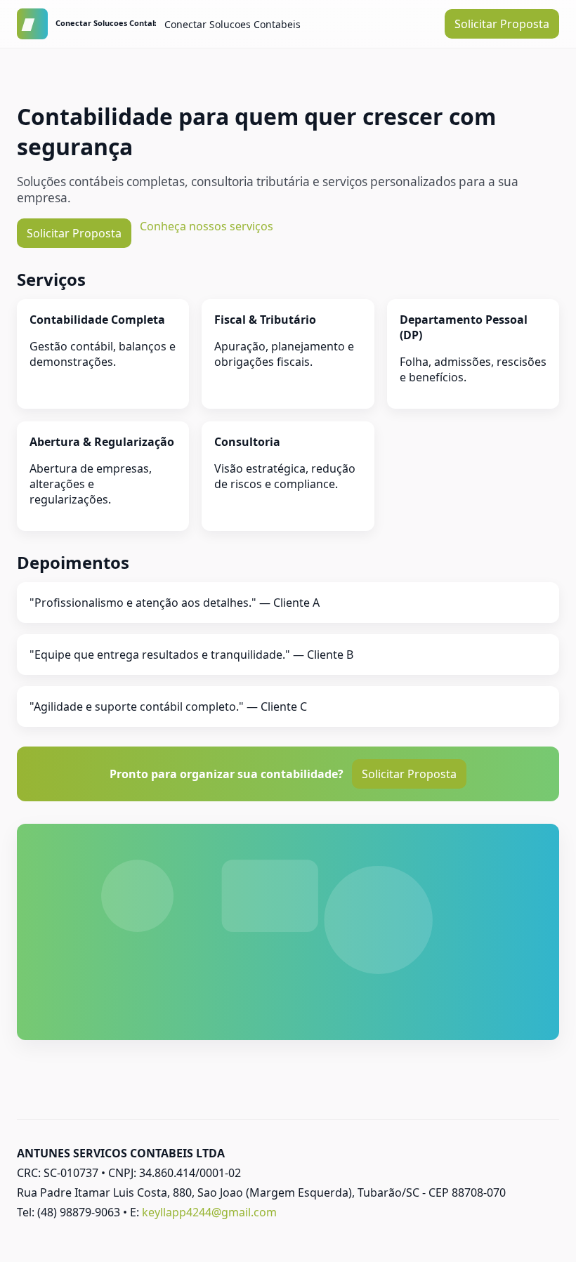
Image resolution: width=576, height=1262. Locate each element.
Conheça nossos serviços (206, 226)
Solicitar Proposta (501, 24)
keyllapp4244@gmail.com (209, 1212)
